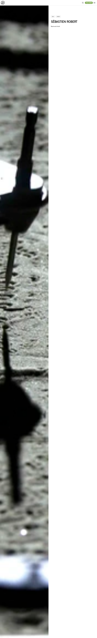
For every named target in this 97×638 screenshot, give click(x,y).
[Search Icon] (83, 2)
